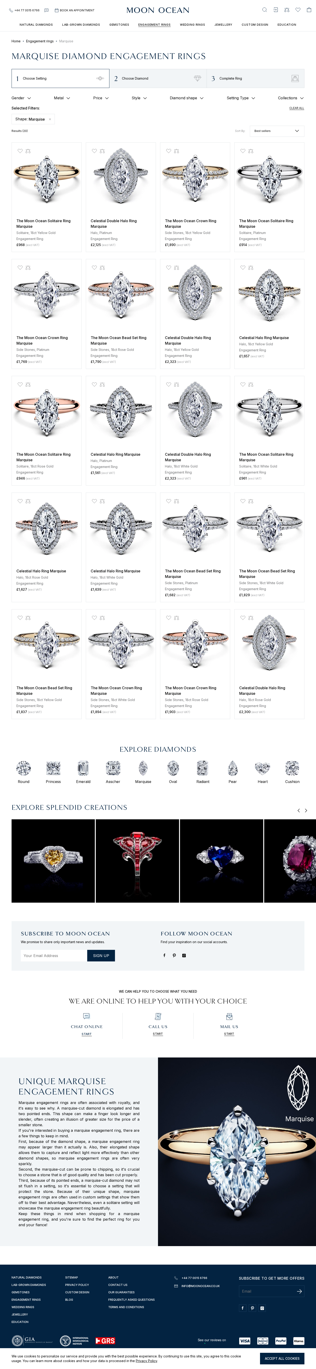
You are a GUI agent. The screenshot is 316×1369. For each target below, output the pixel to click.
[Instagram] (185, 957)
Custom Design (255, 24)
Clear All (296, 108)
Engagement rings (154, 24)
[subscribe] (299, 1291)
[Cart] (309, 10)
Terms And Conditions (126, 1307)
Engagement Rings (26, 1299)
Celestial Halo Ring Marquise (264, 337)
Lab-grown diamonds (81, 24)
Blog (69, 1299)
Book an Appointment (77, 10)
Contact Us (117, 1285)
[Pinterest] (175, 957)
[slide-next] (306, 811)
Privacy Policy (146, 1361)
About (113, 1277)
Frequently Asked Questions (131, 1299)
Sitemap (71, 1277)
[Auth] (276, 10)
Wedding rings (192, 24)
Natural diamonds (27, 1277)
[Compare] (287, 10)
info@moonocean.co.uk (201, 1286)
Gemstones (119, 24)
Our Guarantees (121, 1292)
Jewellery (223, 24)
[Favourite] (298, 10)
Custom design (77, 1292)
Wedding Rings (23, 1307)
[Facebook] (165, 957)
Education (287, 24)
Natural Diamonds (36, 24)
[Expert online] (47, 10)
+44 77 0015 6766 (27, 10)
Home (16, 41)
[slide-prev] (299, 811)
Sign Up (101, 955)
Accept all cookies (282, 1358)
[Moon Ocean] (158, 10)
